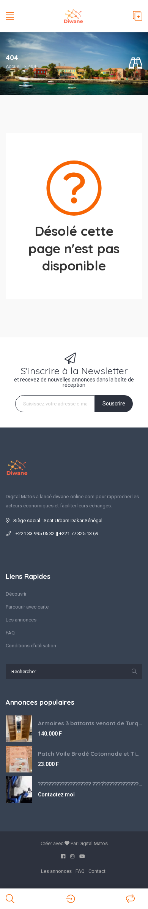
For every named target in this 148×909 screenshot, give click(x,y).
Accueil (14, 66)
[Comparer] (130, 898)
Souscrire (113, 403)
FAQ (10, 633)
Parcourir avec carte (27, 607)
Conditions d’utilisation (31, 645)
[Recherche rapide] (135, 64)
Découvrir (16, 594)
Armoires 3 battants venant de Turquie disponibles (90, 723)
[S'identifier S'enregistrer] (70, 898)
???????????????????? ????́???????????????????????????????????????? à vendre (90, 784)
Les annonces (21, 620)
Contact (96, 871)
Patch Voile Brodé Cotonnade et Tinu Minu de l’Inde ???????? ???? (90, 753)
